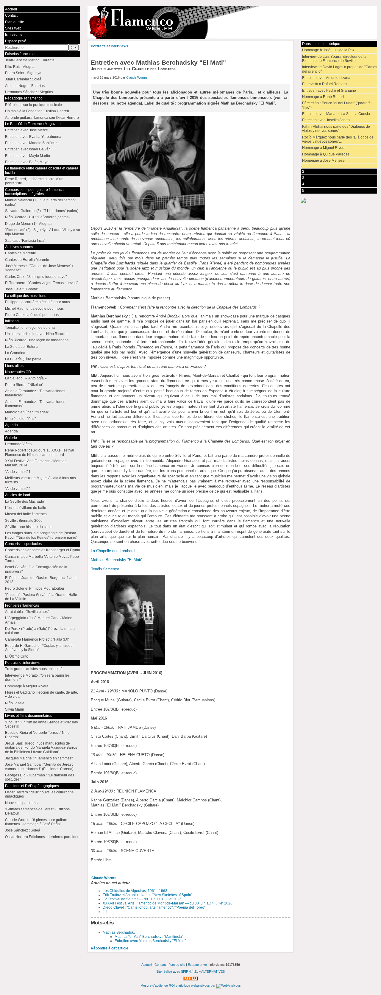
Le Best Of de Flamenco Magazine (33, 124)
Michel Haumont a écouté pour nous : (35, 308)
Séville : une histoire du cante (29, 527)
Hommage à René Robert (323, 97)
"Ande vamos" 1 (18, 472)
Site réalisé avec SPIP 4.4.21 (177, 971)
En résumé (14, 34)
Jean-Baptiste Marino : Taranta (29, 60)
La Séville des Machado (24, 501)
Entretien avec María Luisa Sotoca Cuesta (336, 114)
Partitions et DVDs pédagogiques (32, 786)
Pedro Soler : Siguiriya (23, 73)
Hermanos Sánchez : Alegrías (29, 92)
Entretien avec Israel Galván (28, 149)
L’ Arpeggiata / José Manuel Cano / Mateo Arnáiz (38, 620)
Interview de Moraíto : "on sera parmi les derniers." (37, 677)
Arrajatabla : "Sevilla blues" (27, 612)
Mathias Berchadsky (119, 932)
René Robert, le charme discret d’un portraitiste (34, 181)
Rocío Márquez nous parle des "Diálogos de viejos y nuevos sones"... (338, 139)
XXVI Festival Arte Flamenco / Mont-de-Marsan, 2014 (36, 463)
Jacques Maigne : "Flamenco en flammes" (39, 758)
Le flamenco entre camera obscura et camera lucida (41, 170)
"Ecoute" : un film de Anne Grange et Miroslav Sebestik (41, 724)
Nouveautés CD (18, 372)
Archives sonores (19, 247)
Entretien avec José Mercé (26, 130)
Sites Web (13, 28)
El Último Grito (16, 656)
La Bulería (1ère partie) (24, 359)
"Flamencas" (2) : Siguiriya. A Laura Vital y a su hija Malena (42, 232)
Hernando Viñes (18, 444)
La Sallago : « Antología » (26, 378)
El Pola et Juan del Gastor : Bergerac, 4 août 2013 (40, 580)
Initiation (12, 321)
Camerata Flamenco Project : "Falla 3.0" (37, 639)
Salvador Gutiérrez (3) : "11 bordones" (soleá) (41, 211)
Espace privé (15, 41)
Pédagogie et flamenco (24, 98)
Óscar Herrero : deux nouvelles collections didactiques (39, 794)
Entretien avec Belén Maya (27, 162)
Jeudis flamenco (105, 569)
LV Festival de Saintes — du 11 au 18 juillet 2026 (142, 899)
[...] (105, 912)
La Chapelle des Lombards (114, 551)
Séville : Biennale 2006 (24, 520)
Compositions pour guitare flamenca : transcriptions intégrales (35, 192)
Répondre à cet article (109, 948)
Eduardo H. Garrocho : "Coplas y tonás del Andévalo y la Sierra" (39, 648)
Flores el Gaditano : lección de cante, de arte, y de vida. (41, 694)
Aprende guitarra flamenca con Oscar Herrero (42, 118)
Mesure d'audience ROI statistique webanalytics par (178, 985)
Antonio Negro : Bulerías (25, 86)
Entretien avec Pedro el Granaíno (329, 90)
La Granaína (15, 353)
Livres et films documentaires (28, 716)
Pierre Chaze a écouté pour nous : (32, 315)
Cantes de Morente (20, 253)
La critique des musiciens (25, 296)
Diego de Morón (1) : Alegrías (28, 224)
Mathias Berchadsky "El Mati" (117, 560)
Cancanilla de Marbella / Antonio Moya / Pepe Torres (42, 559)
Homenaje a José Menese (323, 160)
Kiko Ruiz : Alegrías (20, 67)
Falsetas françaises (20, 54)
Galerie (11, 438)
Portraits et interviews (109, 46)
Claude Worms (137, 77)
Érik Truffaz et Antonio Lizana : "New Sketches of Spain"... (149, 895)
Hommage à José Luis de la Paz (328, 50)
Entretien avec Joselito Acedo (326, 120)
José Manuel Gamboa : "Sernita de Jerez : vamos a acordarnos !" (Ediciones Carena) (39, 766)
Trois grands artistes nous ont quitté (34, 669)
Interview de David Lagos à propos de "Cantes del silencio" (339, 69)
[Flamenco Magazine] (232, 22)
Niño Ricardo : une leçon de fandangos (36, 340)
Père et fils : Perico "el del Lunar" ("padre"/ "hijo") (336, 105)
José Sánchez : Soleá (22, 830)
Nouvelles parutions (21, 803)
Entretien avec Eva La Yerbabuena (33, 137)
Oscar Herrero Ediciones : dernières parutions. (42, 837)
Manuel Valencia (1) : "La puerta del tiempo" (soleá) (40, 202)
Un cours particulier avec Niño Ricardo (36, 334)
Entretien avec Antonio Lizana (326, 78)
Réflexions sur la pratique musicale (33, 105)
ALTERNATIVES (213, 971)
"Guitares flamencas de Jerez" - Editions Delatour (37, 811)
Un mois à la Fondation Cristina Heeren (37, 111)
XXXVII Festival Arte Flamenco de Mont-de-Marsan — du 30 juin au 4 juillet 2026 (167, 903)
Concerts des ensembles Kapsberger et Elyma (42, 550)
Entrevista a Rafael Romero (324, 84)
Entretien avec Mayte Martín (27, 156)
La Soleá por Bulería (21, 347)
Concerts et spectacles (23, 544)
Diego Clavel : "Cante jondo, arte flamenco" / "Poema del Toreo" (154, 907)
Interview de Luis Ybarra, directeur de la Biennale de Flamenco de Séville (334, 59)
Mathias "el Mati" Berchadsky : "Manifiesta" (149, 937)
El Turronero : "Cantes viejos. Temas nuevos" (41, 283)
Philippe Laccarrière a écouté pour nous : (38, 302)
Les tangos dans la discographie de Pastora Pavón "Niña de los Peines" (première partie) (41, 535)
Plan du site (14, 22)
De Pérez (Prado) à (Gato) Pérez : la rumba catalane (40, 631)
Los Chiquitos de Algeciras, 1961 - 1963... (136, 891)
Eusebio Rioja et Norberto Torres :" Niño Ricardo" (37, 735)
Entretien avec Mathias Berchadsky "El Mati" (150, 941)
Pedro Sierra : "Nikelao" (24, 385)
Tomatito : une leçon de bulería (30, 328)
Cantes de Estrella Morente (27, 260)
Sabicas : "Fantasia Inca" (25, 241)
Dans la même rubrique (321, 44)
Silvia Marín (14, 709)
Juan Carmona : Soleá (23, 79)
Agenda (11, 425)
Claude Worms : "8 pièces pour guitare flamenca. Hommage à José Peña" (36, 822)
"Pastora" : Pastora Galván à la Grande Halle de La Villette (41, 597)
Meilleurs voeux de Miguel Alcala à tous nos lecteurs (40, 480)
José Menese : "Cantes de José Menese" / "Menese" (39, 268)
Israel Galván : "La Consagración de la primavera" (36, 569)
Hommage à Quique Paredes (325, 154)
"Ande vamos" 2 (18, 489)
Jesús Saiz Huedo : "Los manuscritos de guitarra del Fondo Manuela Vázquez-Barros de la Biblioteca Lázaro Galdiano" (41, 747)
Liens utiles (14, 366)
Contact (11, 15)
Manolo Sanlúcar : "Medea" (27, 412)
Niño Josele (14, 703)
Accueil (11, 9)
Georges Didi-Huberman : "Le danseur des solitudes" (39, 777)
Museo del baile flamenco (26, 514)
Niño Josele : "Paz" (20, 419)
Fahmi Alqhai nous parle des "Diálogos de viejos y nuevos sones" (336, 128)
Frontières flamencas (22, 605)
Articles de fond (17, 495)
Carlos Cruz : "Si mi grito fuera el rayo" (36, 277)
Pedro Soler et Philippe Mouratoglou (34, 588)
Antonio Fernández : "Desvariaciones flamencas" (35, 393)
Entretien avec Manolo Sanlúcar (31, 143)
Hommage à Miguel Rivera (324, 148)
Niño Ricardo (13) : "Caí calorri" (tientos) (37, 217)
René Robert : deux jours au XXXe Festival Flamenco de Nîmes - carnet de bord (39, 452)
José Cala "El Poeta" (21, 289)
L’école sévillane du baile (25, 508)
